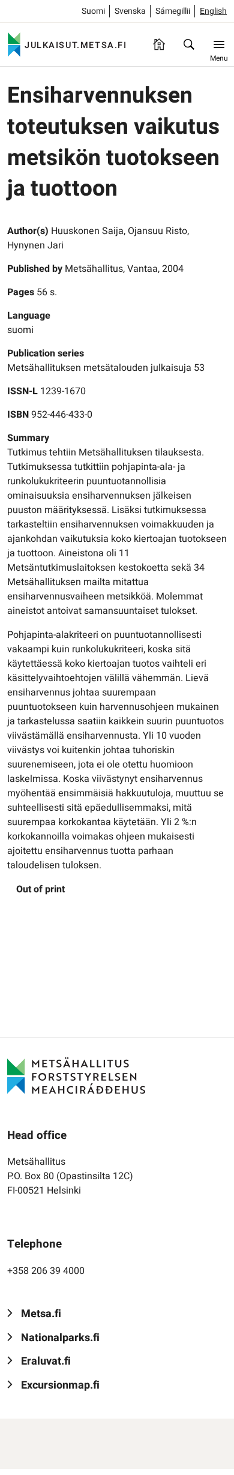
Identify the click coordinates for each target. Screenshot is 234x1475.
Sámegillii (172, 11)
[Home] (159, 44)
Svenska (130, 11)
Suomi (93, 11)
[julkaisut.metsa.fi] (76, 1075)
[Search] (189, 44)
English (213, 11)
